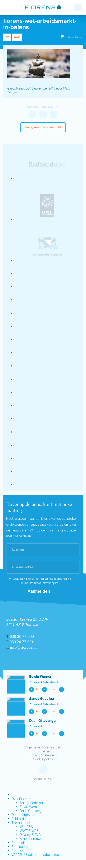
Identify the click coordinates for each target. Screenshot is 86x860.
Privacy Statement (43, 755)
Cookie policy (43, 759)
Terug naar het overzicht (43, 127)
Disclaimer (43, 751)
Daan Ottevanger (43, 721)
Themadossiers (22, 823)
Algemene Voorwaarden (43, 747)
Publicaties (19, 819)
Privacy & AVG (30, 835)
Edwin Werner (40, 677)
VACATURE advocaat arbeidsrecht (36, 855)
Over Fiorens (20, 799)
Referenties (19, 843)
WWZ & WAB (29, 831)
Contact (17, 851)
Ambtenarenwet (31, 839)
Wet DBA (26, 827)
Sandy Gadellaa (41, 699)
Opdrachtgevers (23, 815)
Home (15, 795)
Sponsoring (19, 847)
